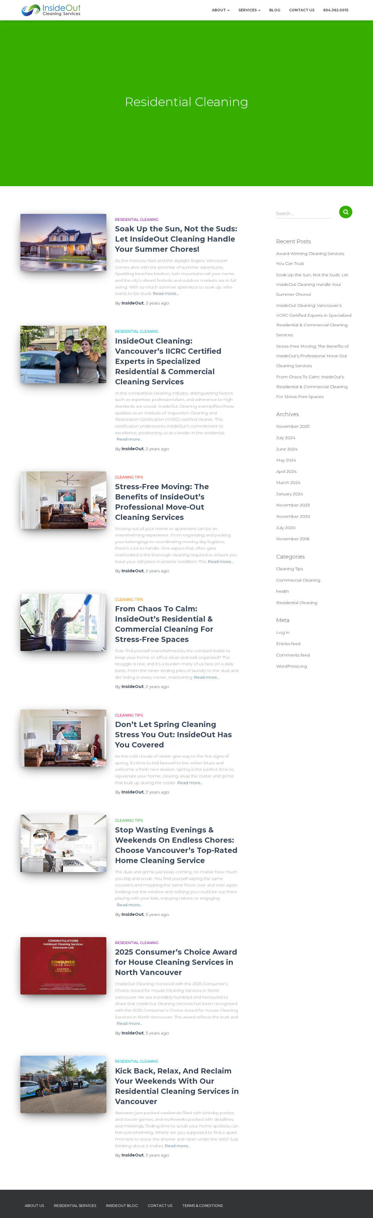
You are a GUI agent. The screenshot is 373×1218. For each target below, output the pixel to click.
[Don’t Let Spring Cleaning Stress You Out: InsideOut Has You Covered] (63, 738)
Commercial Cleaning (298, 580)
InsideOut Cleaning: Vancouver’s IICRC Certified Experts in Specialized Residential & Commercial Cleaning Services (168, 361)
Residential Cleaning (137, 219)
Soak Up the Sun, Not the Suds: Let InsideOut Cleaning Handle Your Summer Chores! (176, 239)
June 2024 (287, 449)
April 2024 (286, 471)
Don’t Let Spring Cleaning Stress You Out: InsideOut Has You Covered (173, 734)
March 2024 (288, 482)
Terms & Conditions (202, 1205)
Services (248, 10)
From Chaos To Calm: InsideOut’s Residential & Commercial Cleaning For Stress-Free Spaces (312, 386)
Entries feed (288, 643)
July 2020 (285, 527)
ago (157, 303)
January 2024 (289, 494)
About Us (34, 1205)
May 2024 (286, 460)
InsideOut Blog (122, 1205)
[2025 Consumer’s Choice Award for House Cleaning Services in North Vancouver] (63, 966)
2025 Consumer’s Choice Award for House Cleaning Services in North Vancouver (176, 962)
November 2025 (292, 426)
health (282, 591)
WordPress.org (291, 666)
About (219, 10)
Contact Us (301, 10)
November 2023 (293, 505)
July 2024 (285, 437)
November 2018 (292, 538)
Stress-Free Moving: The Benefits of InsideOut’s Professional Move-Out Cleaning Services (312, 356)
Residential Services (75, 1205)
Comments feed (293, 655)
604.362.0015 (335, 10)
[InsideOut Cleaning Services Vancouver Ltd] (51, 10)
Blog (274, 10)
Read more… (166, 293)
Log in (282, 632)
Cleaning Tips (129, 477)
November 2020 (293, 516)
